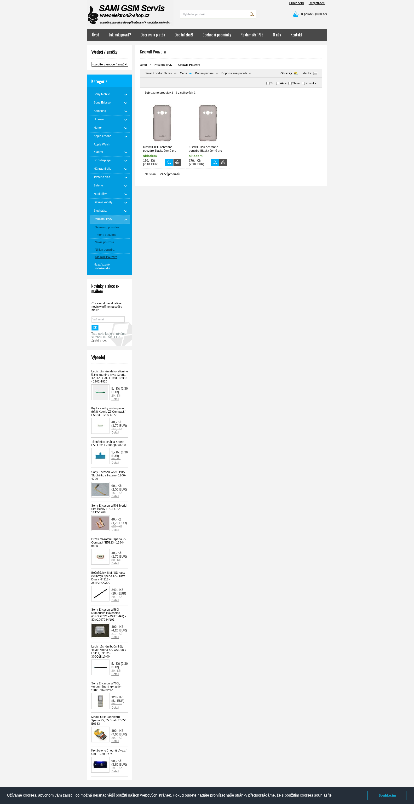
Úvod (95, 35)
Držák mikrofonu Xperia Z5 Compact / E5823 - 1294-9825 (108, 543)
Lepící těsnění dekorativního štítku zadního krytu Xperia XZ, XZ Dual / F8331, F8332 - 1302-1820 (109, 376)
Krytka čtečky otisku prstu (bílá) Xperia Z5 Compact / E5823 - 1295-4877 (108, 412)
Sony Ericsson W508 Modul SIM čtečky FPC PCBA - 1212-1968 (109, 509)
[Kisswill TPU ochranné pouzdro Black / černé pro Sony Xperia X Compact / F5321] (162, 143)
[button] (334, 796)
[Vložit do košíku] (177, 162)
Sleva (296, 83)
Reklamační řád (252, 35)
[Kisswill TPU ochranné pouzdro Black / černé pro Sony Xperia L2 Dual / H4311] (208, 143)
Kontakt (296, 35)
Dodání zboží (184, 35)
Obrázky (286, 73)
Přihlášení (296, 3)
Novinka (310, 83)
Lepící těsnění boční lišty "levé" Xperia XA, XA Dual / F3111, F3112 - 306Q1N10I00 (108, 651)
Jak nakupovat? (120, 35)
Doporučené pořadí (234, 73)
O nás (277, 35)
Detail (115, 399)
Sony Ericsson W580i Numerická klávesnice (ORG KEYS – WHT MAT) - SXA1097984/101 (108, 614)
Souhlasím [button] (387, 795)
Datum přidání (204, 73)
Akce (283, 83)
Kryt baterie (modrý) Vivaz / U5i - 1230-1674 (108, 752)
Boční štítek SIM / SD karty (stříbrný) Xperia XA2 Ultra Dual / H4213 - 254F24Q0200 (108, 577)
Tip (272, 83)
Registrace (317, 3)
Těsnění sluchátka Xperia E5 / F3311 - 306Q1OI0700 (108, 443)
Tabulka (306, 73)
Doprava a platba (153, 35)
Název (168, 73)
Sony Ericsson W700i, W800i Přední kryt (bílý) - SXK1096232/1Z (107, 687)
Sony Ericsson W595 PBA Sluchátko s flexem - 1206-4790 (108, 475)
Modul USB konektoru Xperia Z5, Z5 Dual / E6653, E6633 (109, 720)
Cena (183, 73)
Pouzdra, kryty (163, 65)
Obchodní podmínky (216, 35)
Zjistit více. (99, 340)
